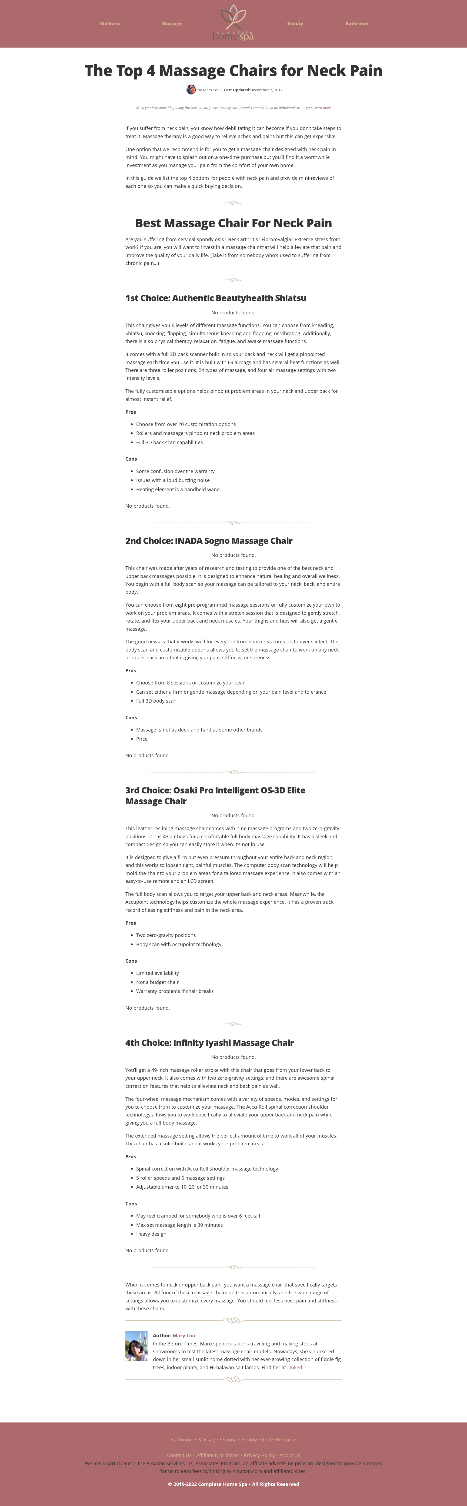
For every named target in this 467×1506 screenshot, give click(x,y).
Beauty (295, 23)
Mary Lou (184, 1335)
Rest (266, 1439)
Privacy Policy (259, 1455)
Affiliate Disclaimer (217, 1455)
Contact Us (179, 1455)
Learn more (322, 107)
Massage (172, 23)
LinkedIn (296, 1367)
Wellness (110, 23)
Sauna (230, 1439)
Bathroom (357, 23)
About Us (289, 1455)
